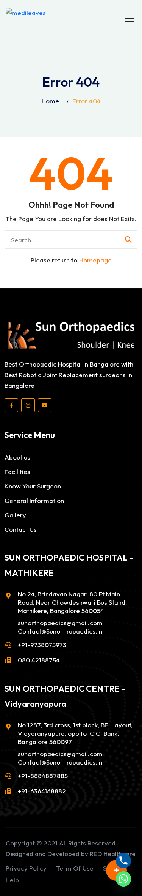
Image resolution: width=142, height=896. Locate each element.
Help (12, 880)
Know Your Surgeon (33, 486)
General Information (34, 500)
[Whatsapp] (123, 879)
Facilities (17, 472)
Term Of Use (75, 868)
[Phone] (123, 860)
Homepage (95, 260)
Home (50, 101)
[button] (129, 21)
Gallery (15, 515)
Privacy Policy (26, 868)
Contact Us (21, 529)
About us (17, 457)
